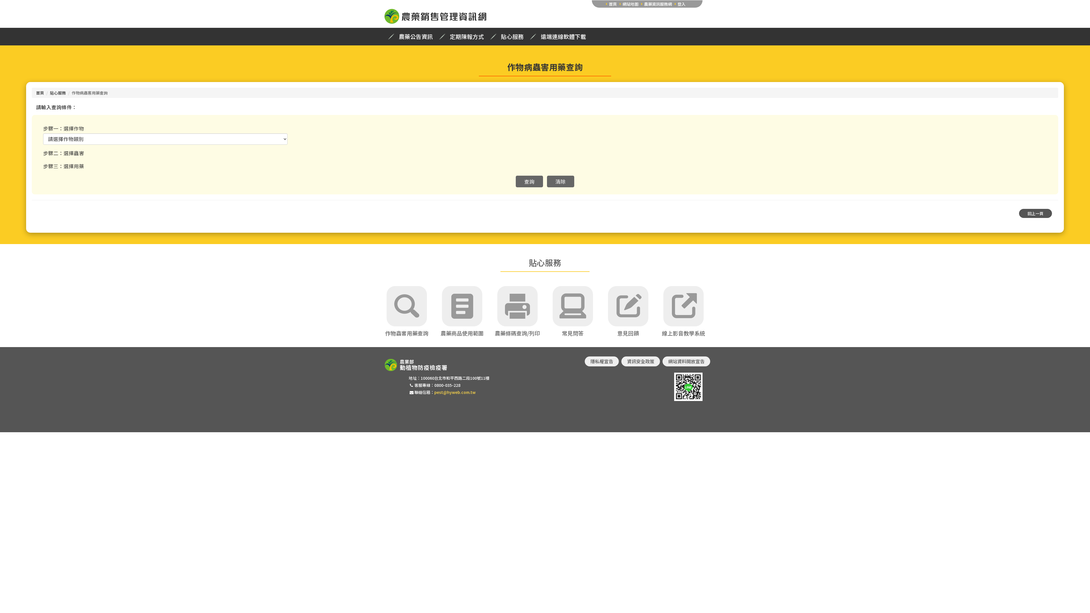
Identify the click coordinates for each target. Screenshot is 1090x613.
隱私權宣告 (601, 361)
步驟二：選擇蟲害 (63, 153)
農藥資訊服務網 (658, 4)
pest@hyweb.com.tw (455, 392)
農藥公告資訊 (416, 36)
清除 (561, 181)
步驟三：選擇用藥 (63, 166)
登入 (682, 4)
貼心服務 (512, 36)
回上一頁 (1035, 213)
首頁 (613, 4)
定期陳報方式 (467, 36)
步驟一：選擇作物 (63, 128)
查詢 (529, 181)
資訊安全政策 (640, 361)
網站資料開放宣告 (686, 361)
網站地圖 (630, 4)
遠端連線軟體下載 (563, 36)
